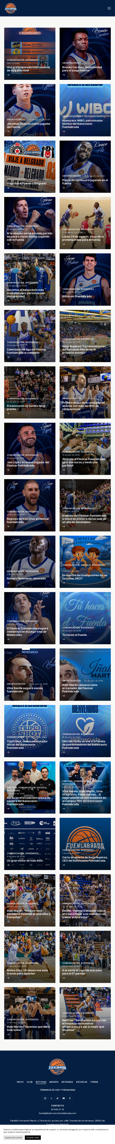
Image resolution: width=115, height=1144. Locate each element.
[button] (109, 8)
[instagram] (45, 1098)
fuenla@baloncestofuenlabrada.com (57, 1113)
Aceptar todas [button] (33, 1137)
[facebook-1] (70, 1098)
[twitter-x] (51, 1098)
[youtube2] (63, 1098)
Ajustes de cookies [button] (13, 1137)
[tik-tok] (57, 1098)
